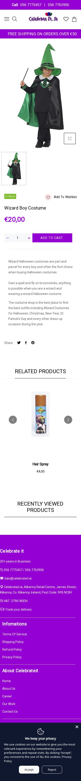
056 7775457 (31, 5)
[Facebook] (26, 343)
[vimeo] (33, 343)
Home (6, 681)
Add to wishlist (65, 197)
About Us (8, 688)
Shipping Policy (13, 642)
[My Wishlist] (66, 20)
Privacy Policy (12, 657)
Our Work (8, 704)
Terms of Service (14, 634)
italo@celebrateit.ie (18, 578)
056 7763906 (57, 5)
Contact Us (10, 711)
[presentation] (13, 420)
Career (7, 696)
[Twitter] (19, 343)
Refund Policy (12, 649)
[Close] (77, 727)
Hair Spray (40, 464)
